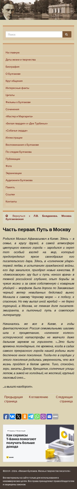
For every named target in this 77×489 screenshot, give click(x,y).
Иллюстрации (14, 137)
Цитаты (10, 95)
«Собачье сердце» (17, 130)
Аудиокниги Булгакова (19, 180)
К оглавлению (38, 397)
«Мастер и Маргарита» (19, 116)
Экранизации (14, 173)
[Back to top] (68, 480)
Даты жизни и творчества (21, 59)
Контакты (11, 201)
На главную (13, 52)
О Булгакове (13, 73)
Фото (9, 165)
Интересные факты (17, 87)
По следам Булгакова (19, 151)
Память (10, 187)
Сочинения (12, 109)
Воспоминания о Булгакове (22, 144)
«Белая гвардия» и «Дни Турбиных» (27, 123)
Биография (12, 66)
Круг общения (14, 80)
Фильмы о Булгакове (18, 102)
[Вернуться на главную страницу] (38, 10)
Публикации (13, 158)
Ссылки (10, 194)
